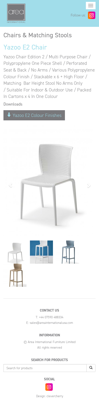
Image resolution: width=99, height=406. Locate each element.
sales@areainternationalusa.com (51, 323)
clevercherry (55, 396)
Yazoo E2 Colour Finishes (36, 115)
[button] (10, 182)
